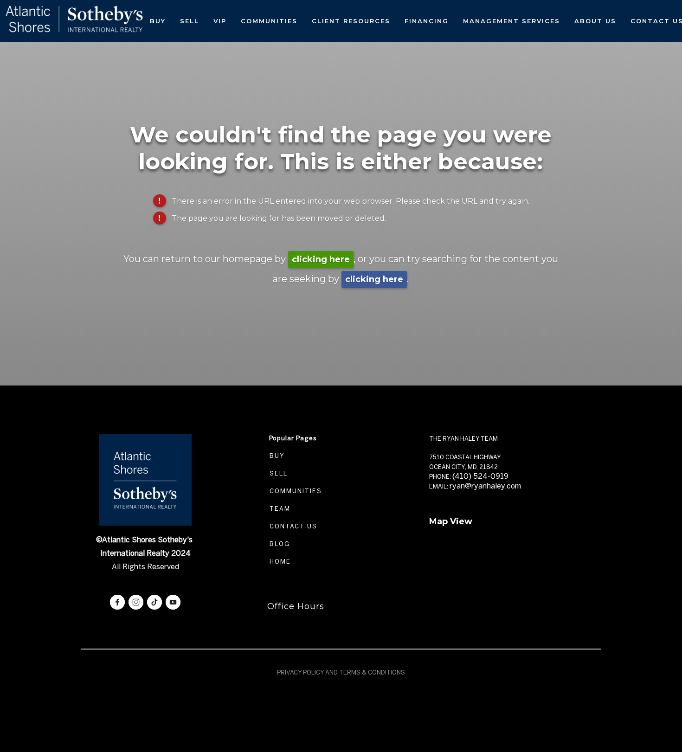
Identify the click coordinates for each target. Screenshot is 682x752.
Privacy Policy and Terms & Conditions (341, 672)
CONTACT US (292, 526)
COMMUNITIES (294, 491)
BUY (276, 455)
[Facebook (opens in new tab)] (117, 602)
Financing (427, 21)
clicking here (321, 259)
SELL (277, 473)
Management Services (511, 21)
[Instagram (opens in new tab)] (136, 602)
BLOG (278, 543)
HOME (279, 561)
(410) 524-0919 (480, 476)
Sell (189, 21)
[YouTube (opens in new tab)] (173, 602)
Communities (269, 21)
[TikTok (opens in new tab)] (154, 602)
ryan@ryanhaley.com (485, 486)
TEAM (278, 508)
